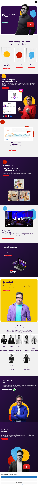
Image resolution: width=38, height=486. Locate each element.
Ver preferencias (19, 482)
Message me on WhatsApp (7, 389)
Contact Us (5, 22)
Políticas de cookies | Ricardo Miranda (15, 484)
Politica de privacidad (25, 484)
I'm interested (7, 68)
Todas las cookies (19, 477)
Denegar (19, 479)
